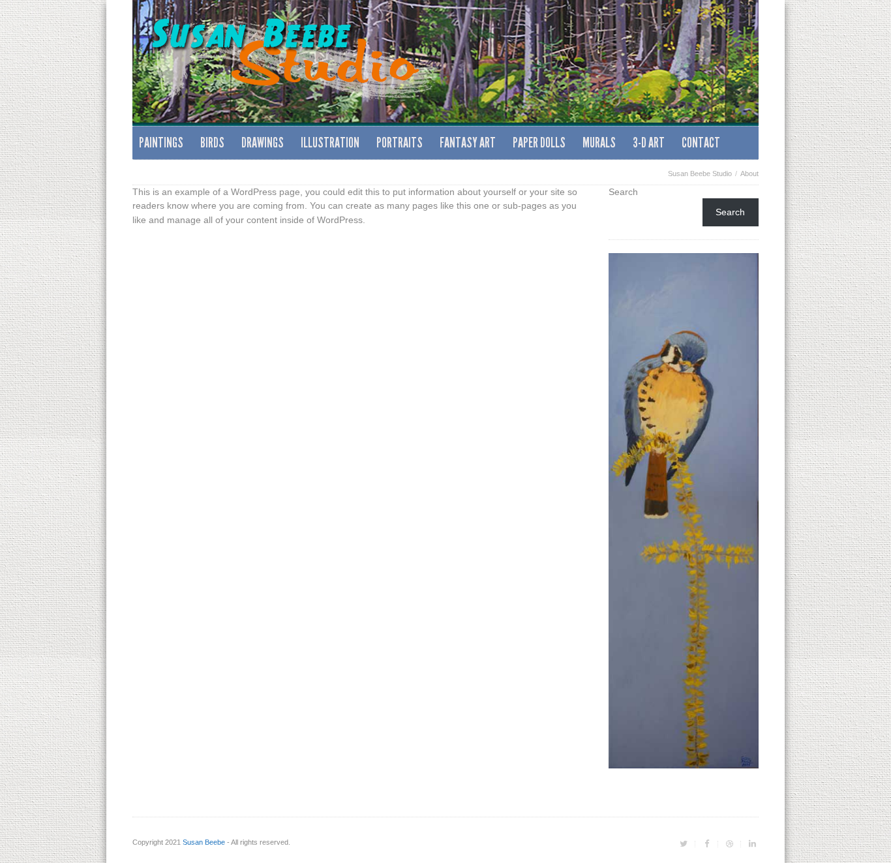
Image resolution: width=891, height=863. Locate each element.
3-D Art (649, 142)
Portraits (399, 142)
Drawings (262, 142)
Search (623, 192)
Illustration (330, 142)
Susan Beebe (204, 842)
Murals (599, 142)
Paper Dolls (539, 142)
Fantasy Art (468, 142)
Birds (212, 142)
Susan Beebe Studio (700, 173)
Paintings (161, 142)
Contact (701, 142)
